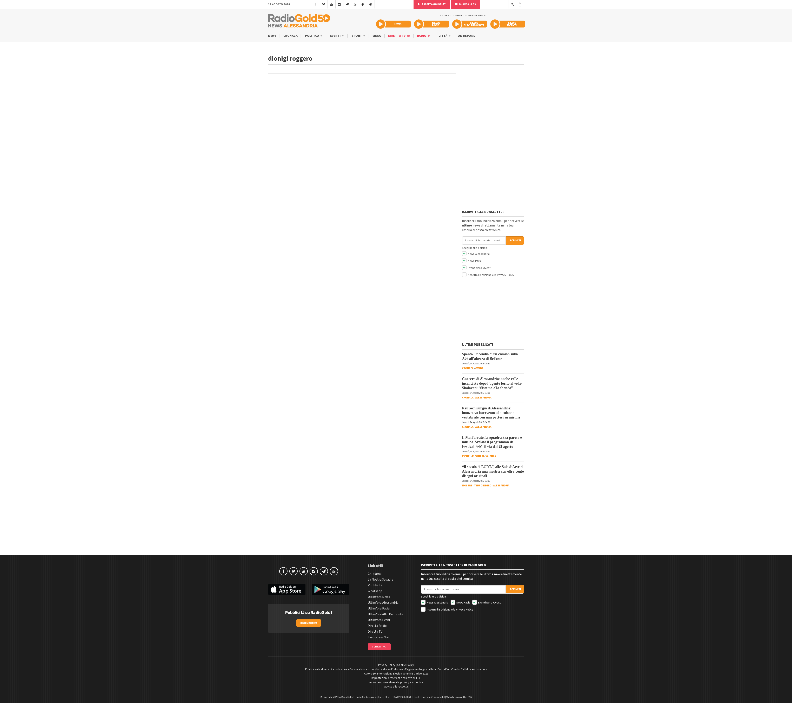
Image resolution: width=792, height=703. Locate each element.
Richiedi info (308, 623)
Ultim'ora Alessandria (383, 602)
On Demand (467, 36)
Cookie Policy (405, 665)
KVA (470, 697)
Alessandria (483, 398)
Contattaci (379, 646)
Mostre (467, 485)
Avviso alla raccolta (396, 687)
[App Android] (363, 4)
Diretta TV (397, 36)
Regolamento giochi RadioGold (424, 669)
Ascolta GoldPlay (433, 4)
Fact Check (452, 669)
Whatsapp (375, 591)
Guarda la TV (467, 4)
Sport (357, 36)
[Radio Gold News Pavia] (431, 24)
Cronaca (290, 36)
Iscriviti (515, 240)
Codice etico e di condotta (365, 669)
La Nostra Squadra (380, 579)
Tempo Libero (482, 485)
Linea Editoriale (393, 669)
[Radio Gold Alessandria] (299, 20)
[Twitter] (324, 4)
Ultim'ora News (379, 597)
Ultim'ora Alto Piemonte (385, 614)
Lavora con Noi (378, 637)
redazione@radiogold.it (432, 697)
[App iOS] (371, 4)
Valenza (491, 456)
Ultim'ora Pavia (379, 608)
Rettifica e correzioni (474, 669)
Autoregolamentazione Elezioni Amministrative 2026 (396, 674)
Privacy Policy (505, 275)
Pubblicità (375, 585)
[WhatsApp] (355, 4)
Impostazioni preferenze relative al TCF (396, 678)
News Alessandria (478, 254)
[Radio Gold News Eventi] (507, 24)
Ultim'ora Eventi (379, 620)
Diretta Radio (377, 626)
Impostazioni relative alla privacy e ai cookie (396, 682)
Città (443, 36)
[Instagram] (339, 4)
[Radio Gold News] (393, 24)
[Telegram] (347, 4)
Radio (422, 36)
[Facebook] (316, 4)
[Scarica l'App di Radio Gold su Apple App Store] (287, 589)
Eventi (336, 36)
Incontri (478, 456)
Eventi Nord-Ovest (478, 268)
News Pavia (474, 261)
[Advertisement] (493, 142)
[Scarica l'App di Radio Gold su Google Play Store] (330, 589)
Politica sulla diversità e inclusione (326, 669)
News (272, 36)
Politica (312, 36)
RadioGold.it (347, 697)
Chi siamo (375, 573)
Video (377, 36)
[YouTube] (331, 4)
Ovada (479, 368)
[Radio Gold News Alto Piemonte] (469, 24)
